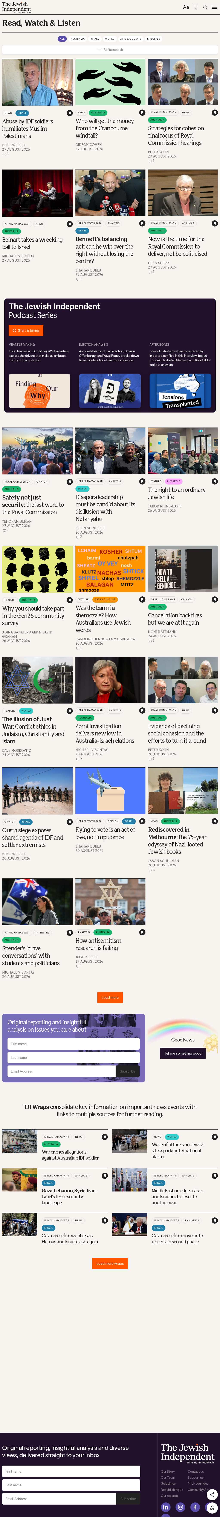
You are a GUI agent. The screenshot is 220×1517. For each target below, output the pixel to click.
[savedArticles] (195, 7)
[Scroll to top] (212, 1508)
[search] (205, 7)
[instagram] (180, 1507)
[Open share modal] (212, 1494)
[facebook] (195, 1507)
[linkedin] (166, 1507)
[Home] (16, 7)
